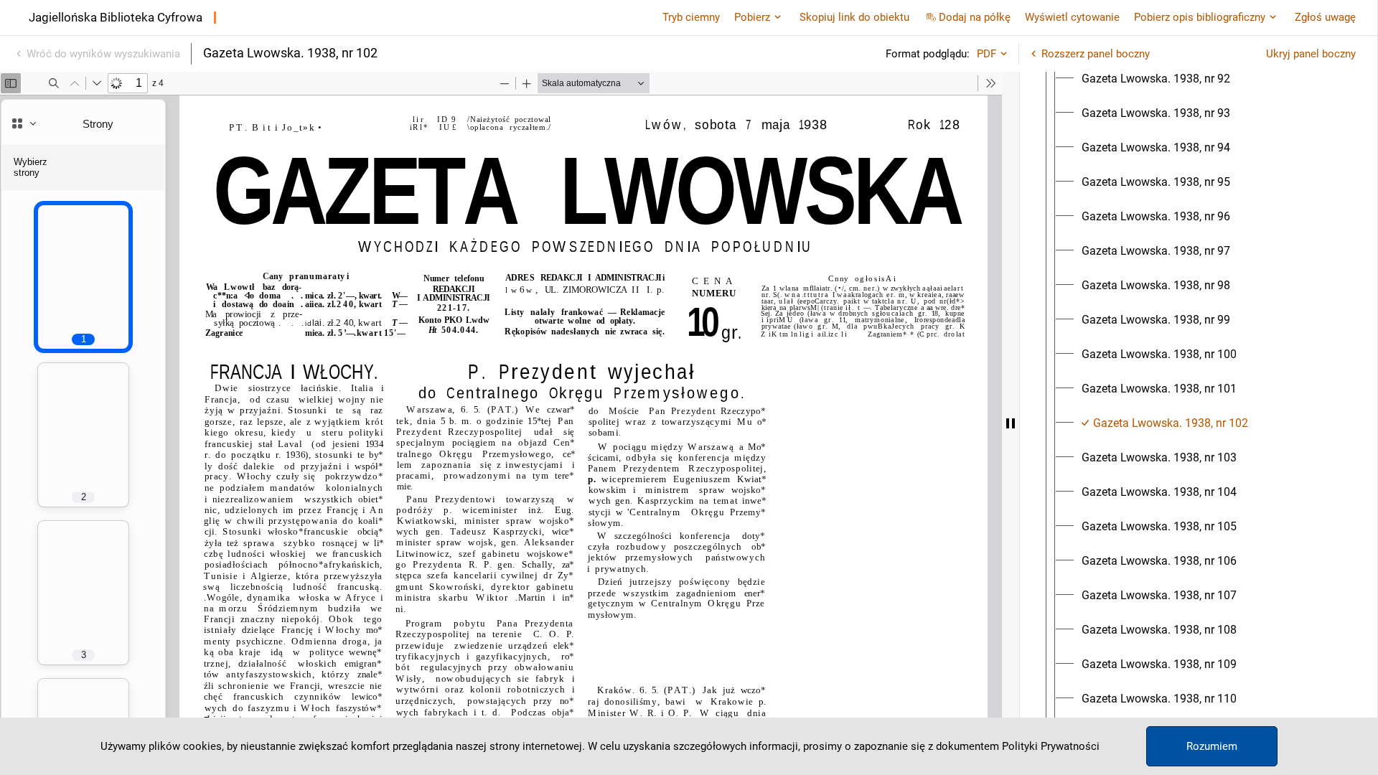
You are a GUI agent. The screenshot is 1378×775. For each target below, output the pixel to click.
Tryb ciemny (691, 17)
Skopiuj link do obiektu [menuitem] (854, 17)
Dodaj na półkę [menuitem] (975, 17)
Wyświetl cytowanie (1072, 17)
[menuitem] (1156, 79)
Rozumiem (1211, 746)
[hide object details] (1010, 423)
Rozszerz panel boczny (1095, 53)
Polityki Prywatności (1051, 746)
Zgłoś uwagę (1325, 17)
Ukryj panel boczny (1311, 53)
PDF (986, 53)
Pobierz (752, 17)
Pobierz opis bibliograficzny (1199, 17)
